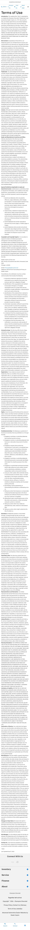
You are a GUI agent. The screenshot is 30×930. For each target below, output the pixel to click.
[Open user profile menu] (25, 925)
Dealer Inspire (15, 915)
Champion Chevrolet (21, 901)
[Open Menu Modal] (28, 6)
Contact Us (16, 905)
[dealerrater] (17, 862)
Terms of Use (12, 909)
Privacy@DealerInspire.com (11, 267)
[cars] (12, 862)
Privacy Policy (8, 905)
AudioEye (19, 909)
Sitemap (23, 905)
